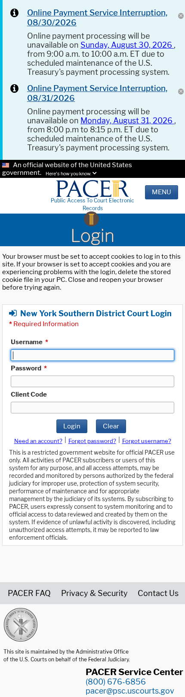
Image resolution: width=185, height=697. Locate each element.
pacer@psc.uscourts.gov (130, 690)
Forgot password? (92, 440)
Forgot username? (146, 440)
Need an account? (38, 440)
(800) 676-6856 (116, 681)
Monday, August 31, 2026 (127, 120)
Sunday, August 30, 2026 (127, 44)
